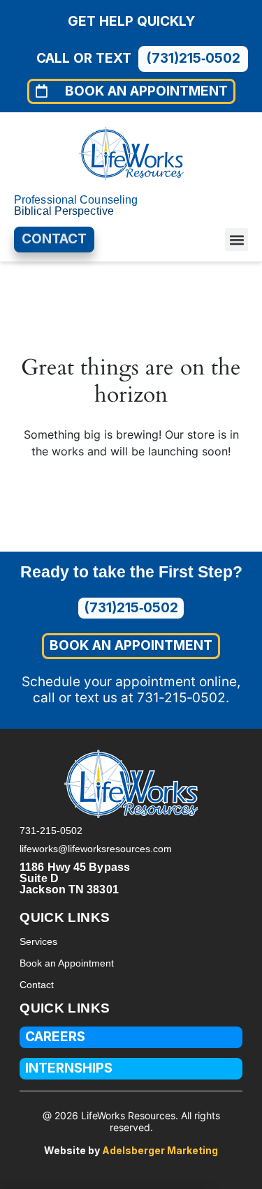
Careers (55, 1037)
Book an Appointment (67, 963)
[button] (236, 239)
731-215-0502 (51, 830)
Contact (37, 984)
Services (38, 941)
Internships (68, 1068)
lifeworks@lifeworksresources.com (96, 848)
